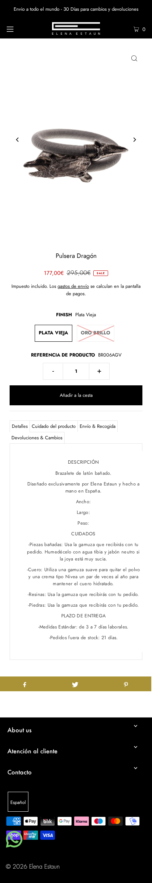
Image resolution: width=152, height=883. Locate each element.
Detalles (20, 426)
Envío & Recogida (97, 426)
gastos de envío (73, 286)
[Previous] (18, 140)
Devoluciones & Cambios (36, 437)
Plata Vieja (53, 332)
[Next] (134, 140)
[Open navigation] (20, 28)
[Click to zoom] (134, 58)
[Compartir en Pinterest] (126, 683)
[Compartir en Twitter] (75, 683)
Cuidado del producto (54, 426)
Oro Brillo (95, 332)
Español (18, 802)
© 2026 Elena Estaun (33, 867)
